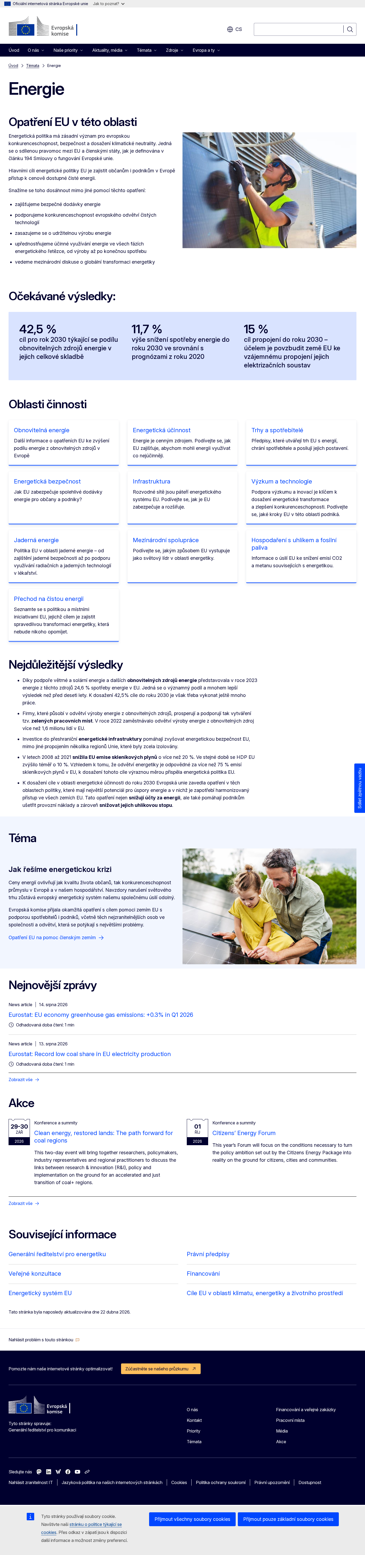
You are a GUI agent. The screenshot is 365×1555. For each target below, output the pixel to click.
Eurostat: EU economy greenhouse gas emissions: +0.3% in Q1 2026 (101, 1014)
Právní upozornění (272, 1482)
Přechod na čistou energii (49, 598)
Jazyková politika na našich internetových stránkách (112, 1482)
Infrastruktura (151, 481)
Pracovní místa (290, 1420)
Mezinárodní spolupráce (166, 540)
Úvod (14, 50)
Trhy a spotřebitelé (277, 430)
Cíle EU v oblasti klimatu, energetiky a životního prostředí (265, 1293)
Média (282, 1431)
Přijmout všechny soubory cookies (192, 1519)
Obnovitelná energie (41, 430)
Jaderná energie (36, 540)
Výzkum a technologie (281, 481)
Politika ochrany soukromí (221, 1482)
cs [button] (238, 29)
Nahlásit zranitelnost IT (31, 1482)
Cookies (179, 1482)
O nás (192, 1409)
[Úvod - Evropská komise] (52, 26)
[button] (44, 1339)
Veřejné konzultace (35, 1273)
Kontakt (194, 1420)
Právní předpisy (208, 1254)
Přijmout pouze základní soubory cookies (288, 1519)
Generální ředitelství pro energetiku (57, 1254)
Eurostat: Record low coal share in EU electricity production (90, 1053)
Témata (32, 65)
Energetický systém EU (40, 1293)
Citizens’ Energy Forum (243, 1132)
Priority (193, 1431)
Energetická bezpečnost (47, 481)
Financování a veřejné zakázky (306, 1409)
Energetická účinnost (162, 430)
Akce (281, 1441)
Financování (203, 1273)
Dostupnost (309, 1482)
